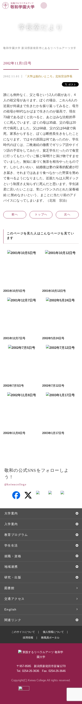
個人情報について (53, 631)
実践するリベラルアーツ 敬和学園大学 (19, 2)
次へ (67, 214)
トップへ (41, 214)
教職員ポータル (50, 637)
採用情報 (28, 637)
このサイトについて (23, 631)
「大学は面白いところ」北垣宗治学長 (48, 76)
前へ (15, 214)
